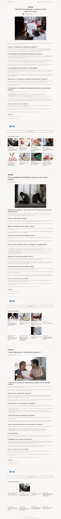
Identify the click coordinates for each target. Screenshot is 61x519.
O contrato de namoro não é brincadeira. (13, 417)
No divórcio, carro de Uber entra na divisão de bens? (12, 150)
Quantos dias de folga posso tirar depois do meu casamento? (36, 150)
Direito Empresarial (22, 493)
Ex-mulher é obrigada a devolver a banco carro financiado (47, 164)
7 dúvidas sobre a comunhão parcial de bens (36, 494)
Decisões (20, 335)
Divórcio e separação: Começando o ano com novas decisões (48, 149)
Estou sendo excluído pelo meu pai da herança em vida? (12, 338)
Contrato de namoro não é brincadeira (24, 164)
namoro (20, 296)
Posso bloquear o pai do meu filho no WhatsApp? (36, 164)
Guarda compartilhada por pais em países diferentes (36, 508)
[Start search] (52, 2)
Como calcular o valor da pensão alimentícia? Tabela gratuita (13, 508)
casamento (9, 121)
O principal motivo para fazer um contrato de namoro (15, 405)
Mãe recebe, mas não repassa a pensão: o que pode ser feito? (36, 324)
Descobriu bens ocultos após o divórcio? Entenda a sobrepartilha (48, 494)
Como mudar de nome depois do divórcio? (36, 338)
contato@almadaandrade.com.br (14, 116)
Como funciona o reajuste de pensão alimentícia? (48, 508)
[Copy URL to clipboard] (16, 126)
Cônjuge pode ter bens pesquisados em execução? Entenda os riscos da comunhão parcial (24, 339)
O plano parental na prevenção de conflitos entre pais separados (24, 508)
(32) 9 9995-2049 (16, 118)
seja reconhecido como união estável (21, 237)
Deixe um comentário (30, 131)
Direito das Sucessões (11, 335)
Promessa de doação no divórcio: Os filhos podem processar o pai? (12, 324)
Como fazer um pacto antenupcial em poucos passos (23, 149)
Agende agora (17, 106)
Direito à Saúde (10, 492)
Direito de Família (10, 147)
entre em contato (31, 105)
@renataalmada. (36, 286)
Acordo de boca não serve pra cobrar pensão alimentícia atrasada (12, 164)
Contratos (21, 147)
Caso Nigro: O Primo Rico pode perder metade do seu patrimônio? (48, 338)
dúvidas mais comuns (13, 228)
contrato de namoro (43, 268)
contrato (14, 121)
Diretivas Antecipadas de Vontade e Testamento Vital (13, 494)
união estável (24, 296)
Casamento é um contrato (47, 323)
